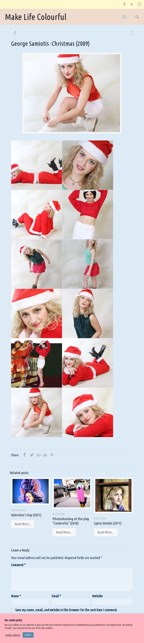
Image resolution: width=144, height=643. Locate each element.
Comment (18, 565)
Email (56, 596)
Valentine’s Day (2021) (26, 515)
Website (97, 596)
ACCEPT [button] (28, 635)
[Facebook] (124, 5)
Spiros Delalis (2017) (107, 523)
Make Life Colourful (35, 16)
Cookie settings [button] (12, 634)
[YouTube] (132, 5)
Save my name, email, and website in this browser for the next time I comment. (66, 610)
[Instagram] (139, 5)
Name (16, 596)
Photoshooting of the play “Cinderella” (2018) (71, 521)
